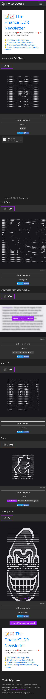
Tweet (20, 133)
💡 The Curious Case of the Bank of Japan (20, 45)
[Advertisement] (23, 171)
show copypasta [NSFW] (23, 318)
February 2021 (23, 280)
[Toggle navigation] (41, 3)
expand (24, 598)
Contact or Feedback (18, 690)
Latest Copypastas (8, 685)
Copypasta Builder (26, 687)
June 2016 (23, 497)
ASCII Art (15, 687)
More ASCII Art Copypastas (22, 623)
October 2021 (23, 125)
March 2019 (23, 428)
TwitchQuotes (15, 3)
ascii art (42, 115)
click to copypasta (23, 120)
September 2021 (23, 612)
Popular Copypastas (24, 685)
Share (27, 133)
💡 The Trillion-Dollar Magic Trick (17, 40)
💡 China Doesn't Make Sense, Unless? (19, 42)
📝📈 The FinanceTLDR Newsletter (17, 22)
